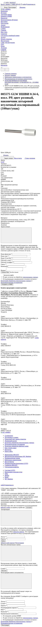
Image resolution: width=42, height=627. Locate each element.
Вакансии (4, 18)
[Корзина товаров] (10, 70)
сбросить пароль (18, 532)
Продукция (4, 23)
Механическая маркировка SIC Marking (18, 456)
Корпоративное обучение (9, 20)
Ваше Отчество (6, 258)
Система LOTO (10, 470)
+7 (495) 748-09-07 (10, 2)
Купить (5, 155)
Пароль (4, 539)
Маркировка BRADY (12, 455)
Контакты (4, 65)
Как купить (18, 158)
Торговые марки (6, 14)
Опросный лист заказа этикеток (15, 439)
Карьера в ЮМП (6, 16)
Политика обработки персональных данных (19, 442)
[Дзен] (2, 483)
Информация (5, 27)
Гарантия (4, 34)
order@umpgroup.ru (29, 4)
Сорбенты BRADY (11, 465)
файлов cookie (5, 507)
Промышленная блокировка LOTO (16, 463)
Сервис (3, 28)
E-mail (3, 568)
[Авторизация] (3, 69)
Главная (3, 49)
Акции (3, 25)
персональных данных (30, 277)
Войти (3, 541)
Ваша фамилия (6, 254)
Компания (4, 11)
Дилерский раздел (11, 441)
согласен (29, 507)
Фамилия (4, 612)
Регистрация (19, 543)
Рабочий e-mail (6, 260)
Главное (3, 30)
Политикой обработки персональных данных (16, 281)
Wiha (6, 474)
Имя (3, 609)
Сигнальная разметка (12, 467)
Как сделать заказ (10, 448)
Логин (3, 537)
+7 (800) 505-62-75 (11, 4)
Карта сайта (9, 451)
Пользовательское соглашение (15, 444)
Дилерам (4, 48)
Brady (6, 477)
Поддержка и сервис (11, 437)
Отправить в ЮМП (7, 284)
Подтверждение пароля (9, 607)
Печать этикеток (6, 39)
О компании (9, 435)
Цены (3, 46)
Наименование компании (9, 614)
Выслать (4, 570)
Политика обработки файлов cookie (16, 446)
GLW (2, 162)
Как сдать (4, 32)
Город (3, 264)
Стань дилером (30, 158)
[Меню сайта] (7, 69)
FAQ (2, 44)
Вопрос (3, 270)
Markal (7, 475)
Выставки (4, 21)
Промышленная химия (12, 458)
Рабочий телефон (7, 262)
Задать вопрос (8, 158)
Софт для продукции (8, 42)
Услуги (3, 37)
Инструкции (5, 41)
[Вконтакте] (5, 483)
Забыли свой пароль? (8, 543)
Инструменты (9, 462)
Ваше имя (4, 256)
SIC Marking (9, 479)
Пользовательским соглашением (11, 282)
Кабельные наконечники (13, 460)
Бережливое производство (13, 472)
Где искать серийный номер (10, 35)
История (3, 13)
